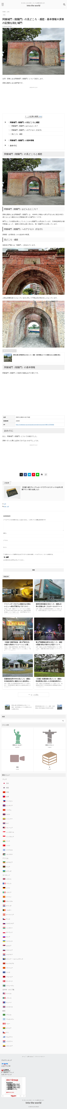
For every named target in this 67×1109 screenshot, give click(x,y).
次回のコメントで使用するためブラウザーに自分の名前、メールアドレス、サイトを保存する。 (29, 554)
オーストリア (10, 914)
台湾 (5, 504)
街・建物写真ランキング (7, 1072)
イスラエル (9, 850)
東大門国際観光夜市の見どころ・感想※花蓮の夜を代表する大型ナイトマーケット (49, 644)
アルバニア (9, 977)
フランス (8, 883)
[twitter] (21, 474)
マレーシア (9, 828)
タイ (7, 823)
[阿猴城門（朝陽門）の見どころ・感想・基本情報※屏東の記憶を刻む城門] (29, 474)
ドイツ (8, 888)
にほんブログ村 (5, 1066)
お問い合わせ (30, 1056)
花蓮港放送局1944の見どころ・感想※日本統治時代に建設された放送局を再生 (17, 681)
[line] (37, 474)
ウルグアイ (9, 1037)
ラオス (8, 814)
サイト (5, 547)
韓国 (7, 788)
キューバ (8, 1002)
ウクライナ (9, 941)
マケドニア (9, 968)
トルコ (8, 845)
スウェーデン (10, 986)
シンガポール (10, 832)
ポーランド (9, 932)
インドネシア (10, 836)
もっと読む (35, 694)
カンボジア (9, 805)
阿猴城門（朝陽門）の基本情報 (21, 140)
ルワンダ (8, 871)
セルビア (8, 946)
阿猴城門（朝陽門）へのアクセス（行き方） (25, 130)
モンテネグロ (10, 963)
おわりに (12, 145)
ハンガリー (9, 928)
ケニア (8, 867)
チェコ (8, 919)
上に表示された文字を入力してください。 (14, 560)
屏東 (5, 506)
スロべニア (9, 950)
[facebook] (25, 474)
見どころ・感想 (15, 134)
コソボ (8, 972)
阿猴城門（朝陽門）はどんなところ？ (23, 126)
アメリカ (8, 993)
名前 (5, 533)
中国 (7, 792)
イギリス (8, 879)
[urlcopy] (45, 474)
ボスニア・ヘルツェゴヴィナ (14, 959)
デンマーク (9, 981)
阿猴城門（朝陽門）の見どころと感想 (23, 122)
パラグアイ (9, 1041)
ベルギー (8, 910)
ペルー (8, 1024)
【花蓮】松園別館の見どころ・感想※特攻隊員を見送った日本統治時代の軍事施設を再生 (49, 681)
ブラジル (8, 1015)
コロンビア (9, 1046)
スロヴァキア (10, 923)
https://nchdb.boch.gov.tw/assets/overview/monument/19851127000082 (35, 424)
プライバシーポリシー (40, 1056)
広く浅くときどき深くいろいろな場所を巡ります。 (33, 1100)
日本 (7, 783)
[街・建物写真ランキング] (5, 1070)
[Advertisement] (33, 99)
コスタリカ (9, 1007)
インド (8, 841)
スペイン (8, 897)
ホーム (23, 1056)
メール (5, 540)
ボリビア (8, 1028)
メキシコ (8, 998)
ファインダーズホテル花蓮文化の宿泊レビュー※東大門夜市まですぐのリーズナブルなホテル (17, 606)
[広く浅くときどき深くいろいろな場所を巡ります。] (33, 5)
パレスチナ (9, 854)
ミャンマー (9, 819)
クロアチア (9, 954)
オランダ (8, 906)
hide (40, 116)
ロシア (8, 937)
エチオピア (9, 862)
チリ (7, 1032)
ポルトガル (9, 901)
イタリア (8, 892)
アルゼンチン (10, 1019)
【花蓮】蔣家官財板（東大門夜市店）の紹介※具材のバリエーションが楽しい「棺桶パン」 (17, 644)
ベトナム (8, 810)
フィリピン (9, 801)
